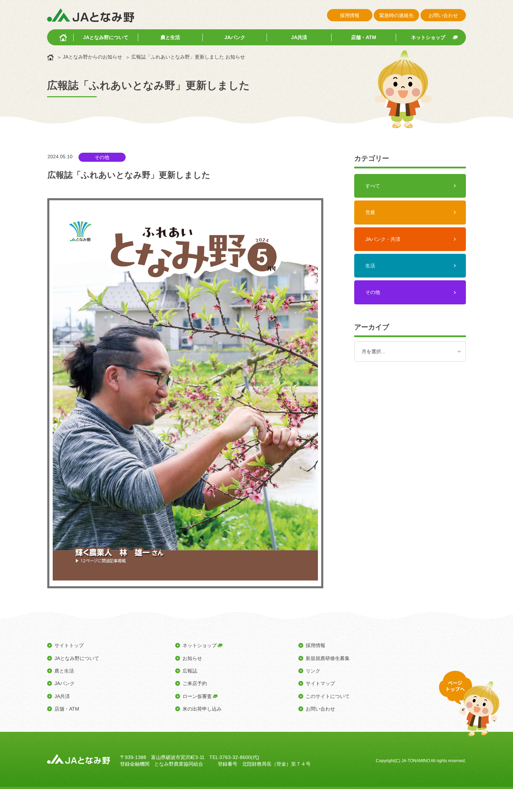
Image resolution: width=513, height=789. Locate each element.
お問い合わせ (443, 15)
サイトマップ (320, 683)
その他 (372, 292)
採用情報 (349, 15)
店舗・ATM (363, 37)
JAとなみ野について (105, 37)
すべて (372, 186)
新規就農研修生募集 (328, 658)
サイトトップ (69, 645)
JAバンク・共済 (382, 239)
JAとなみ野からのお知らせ (92, 57)
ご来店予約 (195, 683)
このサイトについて (328, 696)
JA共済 (299, 37)
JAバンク (234, 37)
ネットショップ (428, 37)
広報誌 (190, 671)
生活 (370, 265)
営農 (370, 212)
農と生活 (170, 37)
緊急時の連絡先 (396, 15)
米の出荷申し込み (202, 709)
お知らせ (192, 658)
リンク (313, 671)
